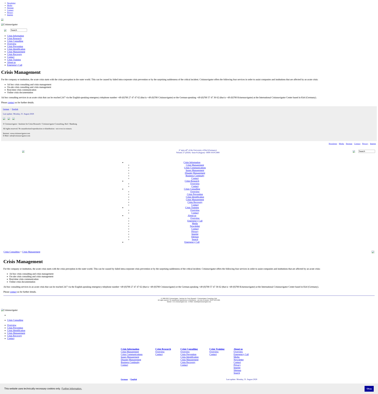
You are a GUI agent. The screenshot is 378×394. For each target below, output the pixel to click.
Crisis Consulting (15, 41)
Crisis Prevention (15, 46)
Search (195, 239)
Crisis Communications (195, 167)
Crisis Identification (16, 49)
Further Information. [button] (72, 388)
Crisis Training (14, 59)
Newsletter (11, 3)
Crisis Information (15, 36)
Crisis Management (16, 51)
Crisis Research (14, 38)
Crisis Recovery (14, 54)
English (15, 109)
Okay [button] (369, 389)
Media (9, 5)
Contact (10, 10)
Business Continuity (195, 175)
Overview (11, 43)
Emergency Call (14, 65)
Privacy (10, 12)
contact (11, 102)
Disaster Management (195, 173)
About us (11, 62)
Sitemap (10, 8)
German (6, 109)
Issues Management (195, 170)
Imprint (10, 15)
